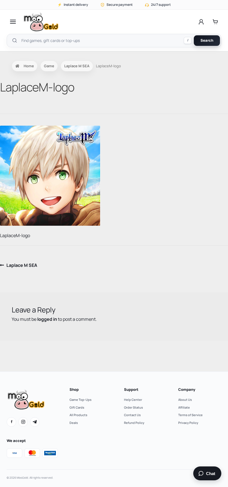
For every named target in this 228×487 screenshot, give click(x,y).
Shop (74, 389)
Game (49, 65)
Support (131, 389)
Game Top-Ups (80, 399)
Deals (74, 423)
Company (186, 389)
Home (29, 65)
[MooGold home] (41, 22)
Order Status (133, 407)
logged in (47, 319)
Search (206, 40)
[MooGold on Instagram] (23, 422)
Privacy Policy (188, 423)
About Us (185, 399)
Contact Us (132, 415)
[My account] (201, 22)
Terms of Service (190, 415)
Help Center (133, 399)
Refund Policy (134, 423)
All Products (78, 415)
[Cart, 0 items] (215, 22)
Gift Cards (77, 407)
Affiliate (184, 407)
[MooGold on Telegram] (34, 422)
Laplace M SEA (77, 65)
